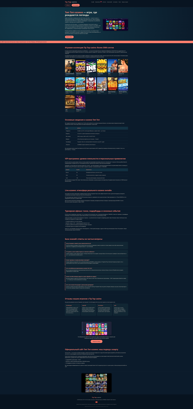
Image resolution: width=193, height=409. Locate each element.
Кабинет (68, 5)
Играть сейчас (69, 36)
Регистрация (75, 5)
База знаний (109, 1)
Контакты (104, 1)
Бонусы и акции (125, 1)
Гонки (120, 1)
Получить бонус (96, 341)
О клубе (92, 1)
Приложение (98, 1)
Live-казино (115, 1)
